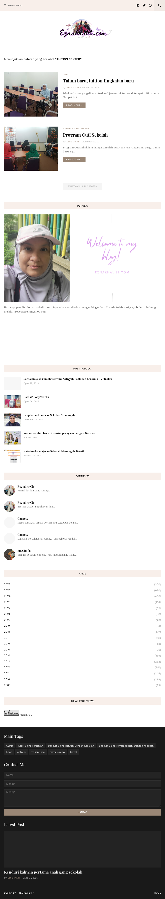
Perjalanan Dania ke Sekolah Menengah (49, 415)
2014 (82, 655)
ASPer (9, 745)
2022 (82, 608)
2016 (82, 643)
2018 (82, 631)
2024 (82, 596)
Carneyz (23, 519)
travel (73, 752)
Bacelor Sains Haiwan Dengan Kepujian (71, 745)
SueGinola (24, 551)
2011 (82, 673)
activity (21, 752)
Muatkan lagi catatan (82, 186)
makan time (38, 752)
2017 (82, 637)
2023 (82, 602)
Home (157, 893)
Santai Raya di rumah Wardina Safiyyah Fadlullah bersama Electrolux (68, 379)
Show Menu (15, 5)
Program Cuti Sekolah (85, 135)
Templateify (26, 893)
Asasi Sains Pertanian (30, 745)
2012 (82, 667)
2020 (82, 620)
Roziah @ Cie (26, 486)
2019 (82, 625)
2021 (82, 614)
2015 (82, 649)
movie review (57, 752)
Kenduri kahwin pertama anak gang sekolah (43, 872)
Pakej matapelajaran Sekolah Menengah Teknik (54, 451)
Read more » (74, 105)
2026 (82, 584)
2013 (82, 661)
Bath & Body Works (36, 397)
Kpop (9, 752)
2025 (82, 590)
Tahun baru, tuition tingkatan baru (98, 81)
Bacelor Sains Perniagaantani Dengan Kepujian (126, 745)
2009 (82, 685)
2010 (82, 679)
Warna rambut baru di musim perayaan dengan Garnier (59, 433)
